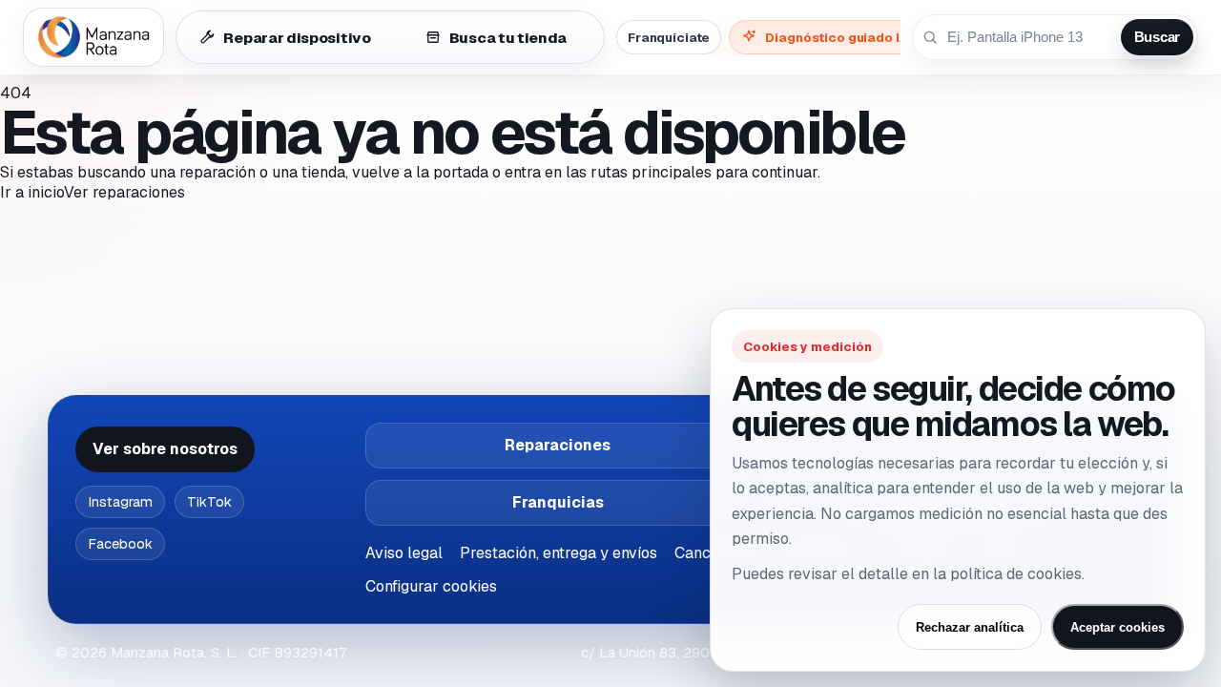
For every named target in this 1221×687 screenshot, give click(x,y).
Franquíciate (669, 37)
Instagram (120, 501)
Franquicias (558, 502)
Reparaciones (557, 445)
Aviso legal (404, 553)
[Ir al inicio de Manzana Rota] (93, 37)
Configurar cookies (431, 586)
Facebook (120, 543)
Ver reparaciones (124, 192)
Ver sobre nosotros (165, 449)
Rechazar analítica (970, 627)
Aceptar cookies (1117, 627)
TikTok (209, 501)
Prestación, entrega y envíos (558, 553)
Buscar (1157, 37)
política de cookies (1016, 574)
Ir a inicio (32, 192)
